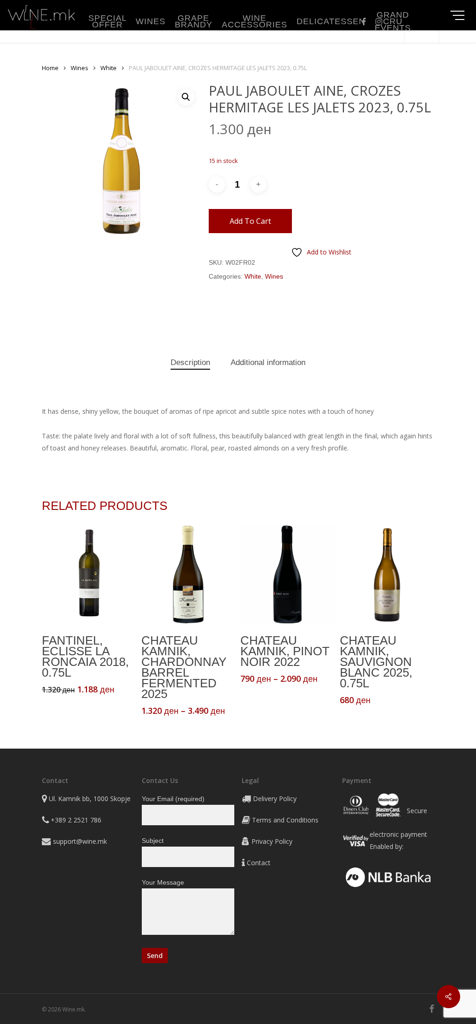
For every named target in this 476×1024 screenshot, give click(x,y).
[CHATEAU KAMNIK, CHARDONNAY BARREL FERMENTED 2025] (188, 574)
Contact (259, 862)
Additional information (268, 362)
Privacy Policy (271, 841)
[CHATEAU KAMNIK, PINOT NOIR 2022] (287, 574)
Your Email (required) (173, 798)
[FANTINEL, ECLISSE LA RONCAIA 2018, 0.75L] (89, 574)
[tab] (190, 363)
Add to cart (250, 221)
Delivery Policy (275, 798)
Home (50, 68)
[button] (186, 97)
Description (190, 362)
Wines (79, 68)
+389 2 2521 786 (76, 819)
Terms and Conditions (285, 819)
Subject (153, 840)
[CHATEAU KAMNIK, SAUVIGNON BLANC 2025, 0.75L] (387, 574)
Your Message (163, 882)
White (108, 68)
